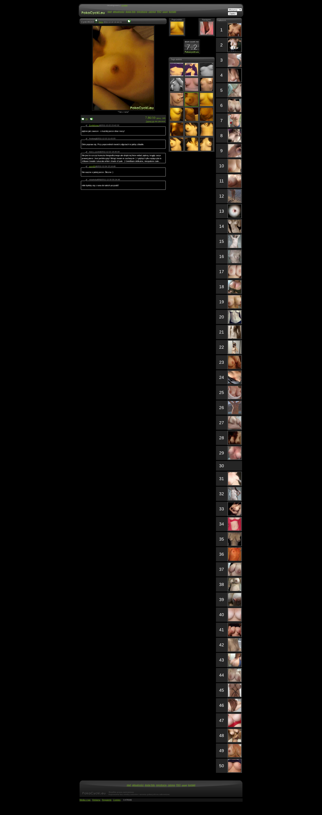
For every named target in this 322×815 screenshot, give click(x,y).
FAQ (159, 11)
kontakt (172, 11)
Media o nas (85, 800)
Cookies (117, 800)
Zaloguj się (150, 121)
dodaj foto (131, 11)
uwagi (165, 12)
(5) (86, 119)
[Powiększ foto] (129, 22)
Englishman (94, 125)
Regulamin (106, 800)
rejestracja (142, 11)
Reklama (96, 800)
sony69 (92, 166)
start (110, 11)
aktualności (118, 11)
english (124, 5)
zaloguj (152, 11)
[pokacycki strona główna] (92, 16)
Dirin (101, 22)
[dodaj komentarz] (91, 120)
